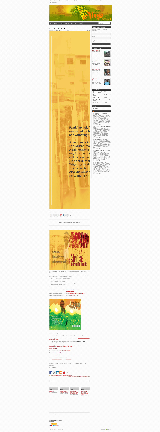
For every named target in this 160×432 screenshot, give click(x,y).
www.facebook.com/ (58, 357)
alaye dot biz (74, 376)
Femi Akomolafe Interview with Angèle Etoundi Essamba (74, 392)
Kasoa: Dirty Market (96, 50)
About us (55, 0)
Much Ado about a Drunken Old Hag (100, 94)
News (61, 375)
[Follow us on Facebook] (50, 372)
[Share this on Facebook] (50, 215)
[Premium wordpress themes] (109, 429)
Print (89, 30)
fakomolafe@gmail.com (56, 359)
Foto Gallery (67, 0)
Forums (80, 23)
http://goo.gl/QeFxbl (70, 291)
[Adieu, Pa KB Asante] (107, 72)
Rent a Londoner (52, 391)
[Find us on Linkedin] (57, 372)
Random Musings (69, 375)
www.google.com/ (56, 354)
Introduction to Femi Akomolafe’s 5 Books (64, 392)
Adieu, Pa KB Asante (96, 69)
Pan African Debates (53, 2)
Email (93, 36)
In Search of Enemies (97, 97)
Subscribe (85, 0)
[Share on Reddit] (57, 215)
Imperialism (96, 0)
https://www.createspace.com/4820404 (73, 288)
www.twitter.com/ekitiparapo (58, 352)
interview (58, 375)
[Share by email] (67, 215)
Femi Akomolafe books (86, 376)
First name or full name (97, 32)
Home (51, 0)
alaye (70, 376)
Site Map (101, 0)
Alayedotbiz (53, 375)
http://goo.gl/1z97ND (74, 295)
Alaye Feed (97, 111)
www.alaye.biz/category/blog (65, 350)
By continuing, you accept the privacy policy (100, 41)
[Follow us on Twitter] (54, 372)
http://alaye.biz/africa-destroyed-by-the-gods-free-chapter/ (60, 346)
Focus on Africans (54, 23)
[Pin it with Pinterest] (60, 215)
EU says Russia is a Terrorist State (100, 91)
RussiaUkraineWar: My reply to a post (100, 99)
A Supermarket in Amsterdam (95, 60)
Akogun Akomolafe (57, 30)
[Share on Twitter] (54, 215)
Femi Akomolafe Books (78, 0)
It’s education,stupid (97, 102)
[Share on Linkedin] (64, 215)
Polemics (64, 375)
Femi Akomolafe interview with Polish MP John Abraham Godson (84, 393)
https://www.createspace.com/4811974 (77, 293)
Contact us (61, 0)
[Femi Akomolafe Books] (53, 388)
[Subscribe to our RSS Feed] (60, 372)
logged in (56, 413)
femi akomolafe (79, 376)
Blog (71, 0)
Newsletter (91, 0)
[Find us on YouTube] (64, 372)
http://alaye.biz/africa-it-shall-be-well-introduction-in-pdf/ (72, 335)
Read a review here (53, 348)
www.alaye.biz (68, 359)
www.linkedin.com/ (75, 354)
